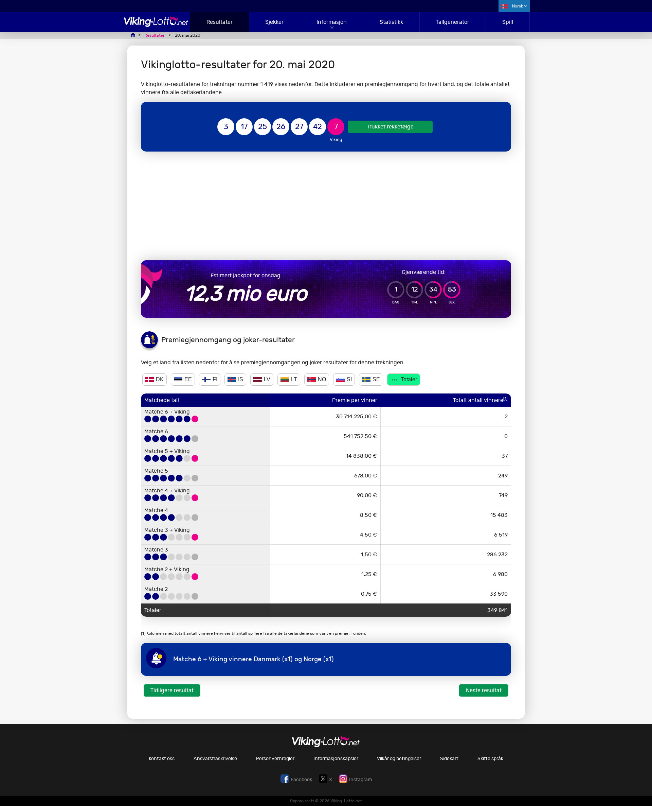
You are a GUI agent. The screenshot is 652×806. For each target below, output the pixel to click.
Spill (507, 22)
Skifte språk (490, 758)
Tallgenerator (452, 22)
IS (240, 379)
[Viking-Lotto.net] (156, 25)
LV (267, 379)
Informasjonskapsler (335, 758)
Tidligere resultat (172, 690)
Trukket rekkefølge (390, 126)
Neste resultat (484, 690)
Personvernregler (275, 758)
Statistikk (391, 22)
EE (188, 379)
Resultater (219, 22)
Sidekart (449, 758)
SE (376, 379)
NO (322, 379)
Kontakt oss (162, 758)
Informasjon (331, 22)
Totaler (409, 379)
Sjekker (274, 22)
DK (160, 379)
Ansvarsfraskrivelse (215, 758)
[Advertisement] (326, 205)
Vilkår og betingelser (399, 758)
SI (349, 379)
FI (215, 379)
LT (294, 379)
